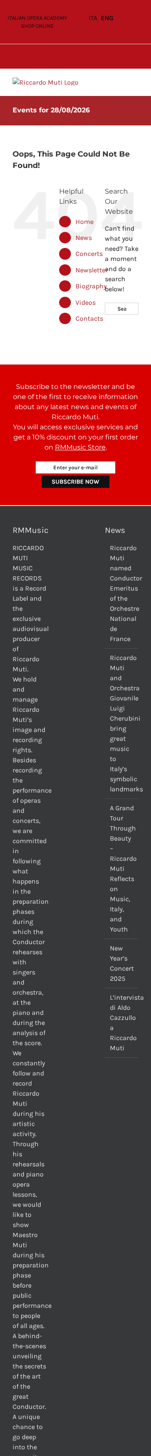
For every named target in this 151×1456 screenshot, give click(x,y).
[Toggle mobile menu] (135, 81)
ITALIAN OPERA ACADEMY (37, 18)
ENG (107, 18)
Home (85, 222)
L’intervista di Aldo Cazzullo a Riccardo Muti (122, 1022)
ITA (93, 18)
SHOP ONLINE (37, 26)
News (84, 238)
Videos (86, 302)
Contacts (89, 318)
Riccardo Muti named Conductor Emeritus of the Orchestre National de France (122, 593)
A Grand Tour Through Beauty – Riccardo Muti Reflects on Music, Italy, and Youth (122, 868)
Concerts (89, 254)
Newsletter (92, 270)
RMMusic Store (80, 447)
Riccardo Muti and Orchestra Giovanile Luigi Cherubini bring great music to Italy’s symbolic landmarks (122, 723)
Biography (91, 286)
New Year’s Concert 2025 (122, 963)
